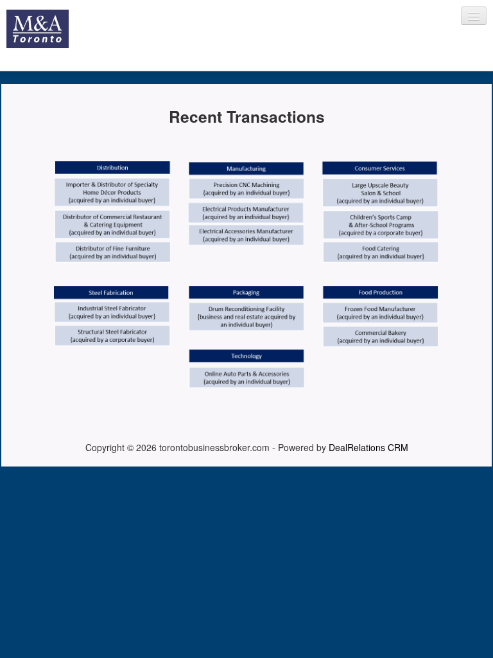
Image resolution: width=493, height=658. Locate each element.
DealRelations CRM (368, 447)
